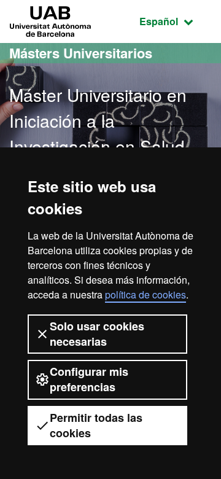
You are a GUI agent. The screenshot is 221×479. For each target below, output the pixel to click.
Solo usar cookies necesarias (97, 333)
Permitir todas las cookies (96, 425)
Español (175, 21)
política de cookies (145, 294)
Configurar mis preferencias (89, 379)
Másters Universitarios (80, 53)
